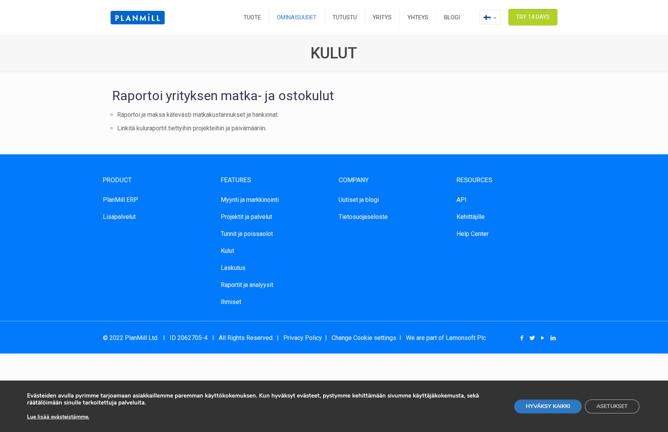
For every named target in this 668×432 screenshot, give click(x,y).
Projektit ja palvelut (246, 216)
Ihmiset (231, 302)
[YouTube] (543, 338)
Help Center (473, 233)
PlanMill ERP (120, 199)
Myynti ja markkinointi (250, 199)
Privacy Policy (302, 338)
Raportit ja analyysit (247, 285)
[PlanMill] (138, 17)
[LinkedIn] (553, 338)
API (462, 199)
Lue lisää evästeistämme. (58, 416)
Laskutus (233, 267)
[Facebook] (522, 338)
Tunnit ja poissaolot (247, 233)
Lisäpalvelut (119, 216)
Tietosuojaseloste (363, 216)
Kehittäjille (471, 216)
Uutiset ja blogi (359, 199)
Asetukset (612, 406)
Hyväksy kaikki (548, 406)
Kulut (227, 250)
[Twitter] (532, 338)
